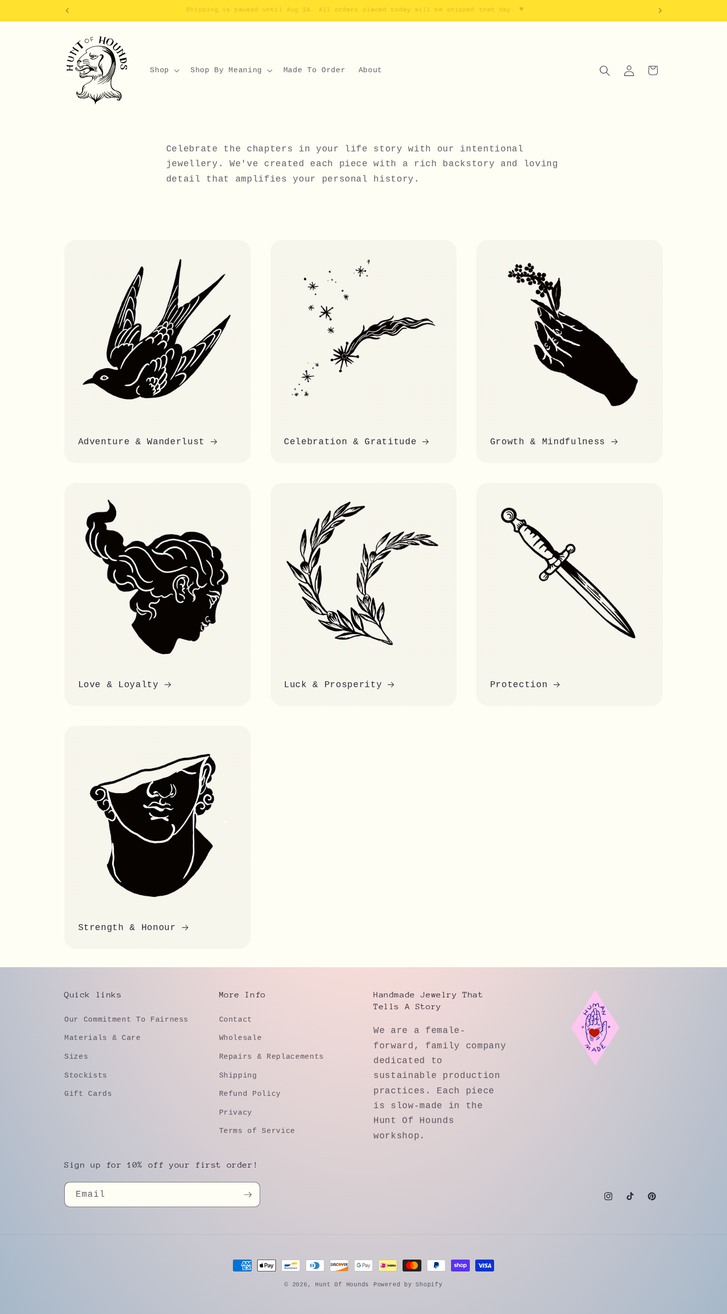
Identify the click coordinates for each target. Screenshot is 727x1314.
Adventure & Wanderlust (141, 442)
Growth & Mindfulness (547, 442)
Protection (519, 685)
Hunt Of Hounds (342, 1284)
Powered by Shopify (408, 1284)
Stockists (85, 1075)
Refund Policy (250, 1093)
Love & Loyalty (118, 685)
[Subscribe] (248, 1195)
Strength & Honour (127, 928)
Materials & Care (102, 1037)
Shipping (238, 1075)
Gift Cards (88, 1093)
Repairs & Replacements (271, 1056)
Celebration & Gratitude (350, 442)
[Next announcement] (660, 10)
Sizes (76, 1056)
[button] (163, 70)
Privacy (236, 1112)
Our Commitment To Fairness (126, 1019)
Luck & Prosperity (333, 685)
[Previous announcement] (67, 10)
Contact (236, 1019)
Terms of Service (257, 1130)
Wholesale (240, 1037)
